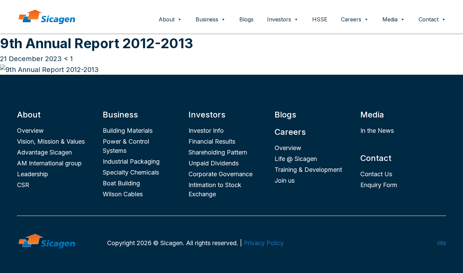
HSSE (319, 19)
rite (441, 243)
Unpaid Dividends (213, 163)
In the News (377, 130)
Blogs (246, 19)
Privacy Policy (264, 243)
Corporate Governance (220, 174)
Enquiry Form (378, 184)
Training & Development (308, 169)
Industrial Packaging (131, 161)
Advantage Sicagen (44, 152)
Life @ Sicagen (296, 158)
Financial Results (211, 141)
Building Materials (128, 130)
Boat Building (121, 183)
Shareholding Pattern (217, 152)
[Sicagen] (47, 16)
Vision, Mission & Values (51, 141)
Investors (279, 19)
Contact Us (376, 174)
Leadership (32, 174)
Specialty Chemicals (131, 172)
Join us (285, 180)
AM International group (49, 163)
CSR (23, 184)
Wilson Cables (123, 194)
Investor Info (206, 130)
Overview (30, 130)
